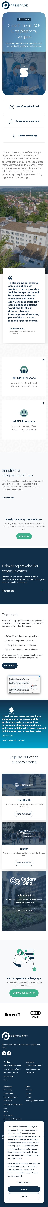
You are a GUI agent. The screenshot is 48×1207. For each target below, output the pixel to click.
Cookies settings (24, 1182)
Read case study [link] (24, 814)
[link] (15, 5)
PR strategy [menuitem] (8, 1090)
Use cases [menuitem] (30, 1062)
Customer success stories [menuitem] (13, 1104)
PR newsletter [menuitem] (8, 1115)
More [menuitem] (28, 1087)
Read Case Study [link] (24, 911)
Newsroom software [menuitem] (11, 1072)
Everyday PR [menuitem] (30, 1072)
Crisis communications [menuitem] (34, 1065)
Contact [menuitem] (29, 1097)
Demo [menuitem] (6, 1080)
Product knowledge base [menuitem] (12, 1119)
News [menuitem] (6, 1111)
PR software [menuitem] (8, 1101)
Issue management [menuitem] (33, 1069)
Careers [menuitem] (28, 1093)
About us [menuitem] (29, 1090)
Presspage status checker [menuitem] (35, 1101)
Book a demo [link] (9, 665)
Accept (24, 1189)
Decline (24, 1196)
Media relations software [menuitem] (12, 1065)
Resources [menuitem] (8, 1087)
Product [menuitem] (7, 1062)
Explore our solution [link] (24, 993)
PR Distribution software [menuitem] (12, 1069)
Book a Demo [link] (24, 536)
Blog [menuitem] (5, 1108)
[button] (24, 376)
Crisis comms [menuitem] (8, 1093)
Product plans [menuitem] (8, 1076)
